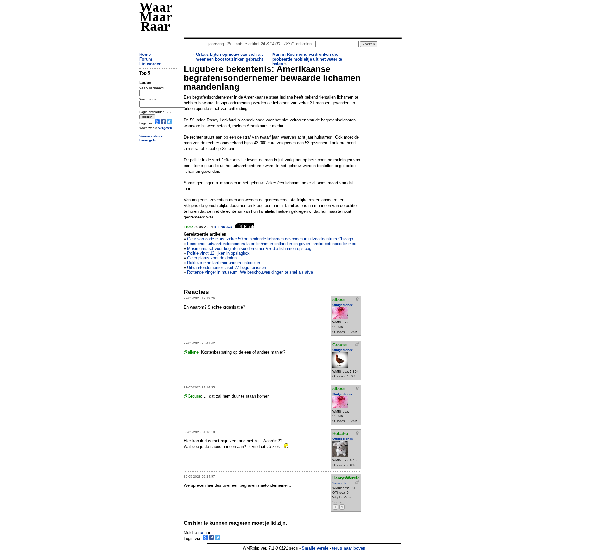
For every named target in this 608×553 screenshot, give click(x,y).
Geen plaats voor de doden (212, 258)
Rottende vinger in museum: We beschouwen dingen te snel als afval (250, 272)
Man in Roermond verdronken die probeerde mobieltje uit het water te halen (307, 59)
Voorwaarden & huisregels (151, 138)
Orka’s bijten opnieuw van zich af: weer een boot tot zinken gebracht (229, 57)
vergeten (165, 128)
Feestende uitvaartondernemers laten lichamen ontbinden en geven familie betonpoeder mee (271, 243)
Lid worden (150, 64)
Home (145, 54)
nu (200, 532)
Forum (145, 59)
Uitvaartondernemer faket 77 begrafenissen (226, 267)
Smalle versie (315, 548)
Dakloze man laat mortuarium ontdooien (223, 262)
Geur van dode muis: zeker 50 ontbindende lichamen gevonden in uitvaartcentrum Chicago (270, 239)
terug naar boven (348, 548)
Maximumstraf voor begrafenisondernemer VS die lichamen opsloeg (249, 248)
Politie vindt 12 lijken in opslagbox (218, 253)
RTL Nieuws (223, 227)
